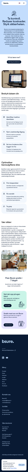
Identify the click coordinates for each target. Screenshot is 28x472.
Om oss (4, 383)
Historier (4, 375)
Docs (3, 381)
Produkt (4, 371)
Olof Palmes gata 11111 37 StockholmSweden (7, 436)
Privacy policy (5, 410)
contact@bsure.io (6, 400)
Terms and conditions (7, 412)
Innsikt (4, 377)
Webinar (4, 379)
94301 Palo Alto (6, 443)
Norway (4, 430)
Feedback (4, 385)
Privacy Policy (13, 468)
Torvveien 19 (5, 427)
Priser (3, 373)
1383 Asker (5, 428)
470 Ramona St (6, 442)
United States (5, 445)
